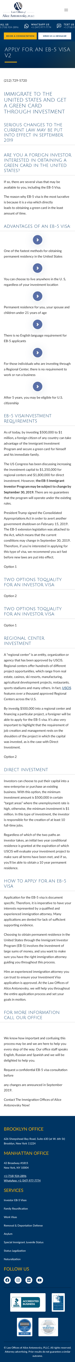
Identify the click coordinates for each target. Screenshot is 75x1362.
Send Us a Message (55, 35)
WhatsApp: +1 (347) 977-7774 (22, 1180)
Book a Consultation (20, 35)
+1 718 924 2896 (16, 1028)
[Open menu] (66, 10)
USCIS (66, 688)
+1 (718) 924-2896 (15, 1176)
